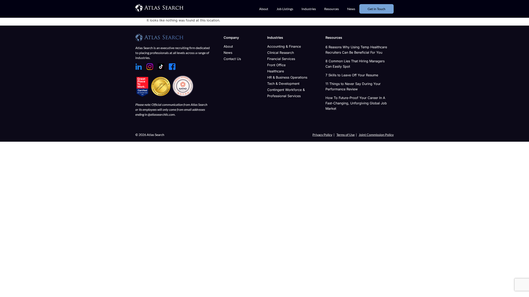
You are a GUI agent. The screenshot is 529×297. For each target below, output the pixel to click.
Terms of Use (345, 135)
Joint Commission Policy (376, 135)
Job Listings (284, 9)
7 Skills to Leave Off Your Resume (351, 75)
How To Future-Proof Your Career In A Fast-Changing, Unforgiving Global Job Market (356, 103)
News (351, 9)
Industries (308, 9)
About (263, 9)
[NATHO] (183, 95)
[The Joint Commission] (161, 95)
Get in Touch (376, 9)
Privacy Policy (322, 135)
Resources (331, 9)
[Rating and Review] (142, 95)
